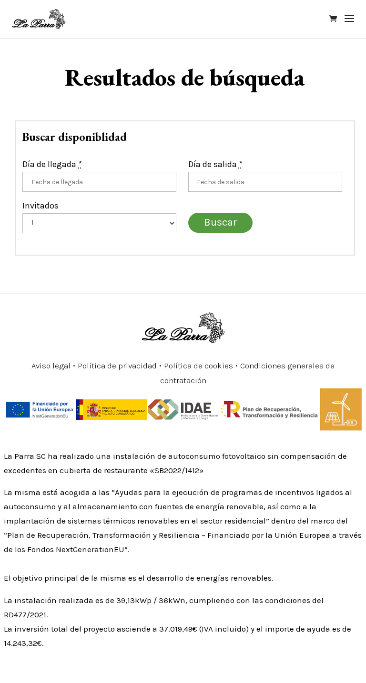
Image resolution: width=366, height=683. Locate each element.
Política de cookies (198, 365)
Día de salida (215, 164)
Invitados (40, 205)
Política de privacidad (117, 365)
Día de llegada (52, 164)
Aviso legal (51, 365)
